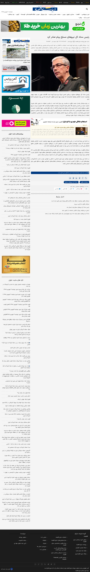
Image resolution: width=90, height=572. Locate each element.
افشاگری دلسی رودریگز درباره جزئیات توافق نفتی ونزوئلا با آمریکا (16, 320)
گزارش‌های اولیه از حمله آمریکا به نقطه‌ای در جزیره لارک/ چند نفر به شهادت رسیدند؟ (16, 235)
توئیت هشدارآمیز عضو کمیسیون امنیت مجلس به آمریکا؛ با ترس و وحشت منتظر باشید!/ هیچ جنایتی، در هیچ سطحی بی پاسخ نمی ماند (16, 504)
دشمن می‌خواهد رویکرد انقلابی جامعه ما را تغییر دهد (75, 210)
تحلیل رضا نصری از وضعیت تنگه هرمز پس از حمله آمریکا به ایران (17, 415)
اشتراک (44, 543)
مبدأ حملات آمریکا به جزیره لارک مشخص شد (19, 145)
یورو (74, 2)
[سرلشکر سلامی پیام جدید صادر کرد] (81, 130)
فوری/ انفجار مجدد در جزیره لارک (22, 219)
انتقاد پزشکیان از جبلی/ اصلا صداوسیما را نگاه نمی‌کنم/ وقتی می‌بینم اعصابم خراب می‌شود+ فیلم (16, 180)
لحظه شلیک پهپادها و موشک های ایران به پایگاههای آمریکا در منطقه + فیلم (17, 461)
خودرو (38, 14)
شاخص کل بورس (21, 2)
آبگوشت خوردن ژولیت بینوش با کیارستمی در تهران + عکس (17, 193)
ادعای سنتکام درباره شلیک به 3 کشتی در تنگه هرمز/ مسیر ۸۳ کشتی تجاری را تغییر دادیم (17, 456)
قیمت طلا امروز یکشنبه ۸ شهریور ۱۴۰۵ (20, 155)
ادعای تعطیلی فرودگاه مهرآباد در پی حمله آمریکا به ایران (16, 499)
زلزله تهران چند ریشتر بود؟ (23, 393)
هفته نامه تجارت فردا (81, 551)
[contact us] (38, 564)
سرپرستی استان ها (41, 546)
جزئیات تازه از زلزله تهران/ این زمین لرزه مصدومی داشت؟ (18, 230)
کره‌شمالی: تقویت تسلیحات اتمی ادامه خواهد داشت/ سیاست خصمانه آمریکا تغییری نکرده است (17, 352)
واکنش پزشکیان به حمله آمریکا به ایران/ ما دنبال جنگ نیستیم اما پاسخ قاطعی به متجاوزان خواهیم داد (16, 410)
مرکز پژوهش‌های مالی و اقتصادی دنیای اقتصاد (60, 549)
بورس (64, 14)
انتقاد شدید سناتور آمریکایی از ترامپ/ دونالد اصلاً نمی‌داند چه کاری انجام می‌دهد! (18, 333)
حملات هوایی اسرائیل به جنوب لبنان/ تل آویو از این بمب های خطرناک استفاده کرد (17, 478)
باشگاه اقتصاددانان (30, 14)
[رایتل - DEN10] (16, 123)
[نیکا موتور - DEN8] (16, 68)
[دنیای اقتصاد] (45, 9)
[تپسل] (32, 119)
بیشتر (80, 18)
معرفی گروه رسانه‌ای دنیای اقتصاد (79, 540)
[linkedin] (76, 178)
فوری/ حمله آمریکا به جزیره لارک (22, 168)
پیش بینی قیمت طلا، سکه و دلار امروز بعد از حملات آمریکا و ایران (17, 185)
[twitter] (79, 178)
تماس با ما (43, 537)
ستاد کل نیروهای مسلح (71, 182)
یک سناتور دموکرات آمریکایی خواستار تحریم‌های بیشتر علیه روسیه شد (17, 207)
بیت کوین (41, 2)
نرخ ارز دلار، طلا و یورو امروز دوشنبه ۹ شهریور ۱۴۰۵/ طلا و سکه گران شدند (17, 290)
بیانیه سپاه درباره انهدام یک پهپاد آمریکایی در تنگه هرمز (16, 402)
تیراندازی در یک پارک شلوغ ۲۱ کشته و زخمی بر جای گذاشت (17, 212)
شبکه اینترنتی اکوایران (81, 548)
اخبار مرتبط (60, 197)
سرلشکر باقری (84, 182)
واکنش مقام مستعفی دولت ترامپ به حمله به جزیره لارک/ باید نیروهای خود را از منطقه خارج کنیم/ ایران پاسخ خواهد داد (17, 224)
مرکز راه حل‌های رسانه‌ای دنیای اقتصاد (58, 553)
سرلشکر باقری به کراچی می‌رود (81, 204)
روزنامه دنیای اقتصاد (81, 545)
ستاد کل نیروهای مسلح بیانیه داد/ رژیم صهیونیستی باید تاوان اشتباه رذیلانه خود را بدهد (67, 214)
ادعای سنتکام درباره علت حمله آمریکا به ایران (19, 216)
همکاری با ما (43, 549)
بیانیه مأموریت (22, 540)
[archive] (35, 564)
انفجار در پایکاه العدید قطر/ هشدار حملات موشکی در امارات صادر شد (17, 172)
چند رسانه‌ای (11, 14)
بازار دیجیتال (44, 14)
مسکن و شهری (70, 14)
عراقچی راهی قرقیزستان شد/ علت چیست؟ (19, 371)
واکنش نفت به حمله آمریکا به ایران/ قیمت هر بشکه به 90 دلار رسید (16, 490)
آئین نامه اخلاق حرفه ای (20, 543)
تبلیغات (44, 540)
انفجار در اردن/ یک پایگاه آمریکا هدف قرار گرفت (18, 516)
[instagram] (54, 564)
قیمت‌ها (23, 14)
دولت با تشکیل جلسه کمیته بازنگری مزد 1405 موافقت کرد (16, 338)
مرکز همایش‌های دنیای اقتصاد (58, 540)
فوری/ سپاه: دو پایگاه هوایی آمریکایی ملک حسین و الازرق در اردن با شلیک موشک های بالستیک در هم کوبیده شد (17, 247)
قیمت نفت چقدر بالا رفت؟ (23, 419)
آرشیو (17, 14)
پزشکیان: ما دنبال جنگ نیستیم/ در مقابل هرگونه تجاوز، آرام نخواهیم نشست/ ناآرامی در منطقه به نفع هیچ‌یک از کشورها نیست (16, 376)
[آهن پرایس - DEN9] (16, 84)
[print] (70, 178)
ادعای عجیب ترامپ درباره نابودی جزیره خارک (19, 396)
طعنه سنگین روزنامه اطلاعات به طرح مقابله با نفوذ (17, 406)
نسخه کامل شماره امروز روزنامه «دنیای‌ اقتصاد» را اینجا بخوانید (16, 61)
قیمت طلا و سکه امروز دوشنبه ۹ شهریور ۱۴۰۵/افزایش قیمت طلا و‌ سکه (16, 315)
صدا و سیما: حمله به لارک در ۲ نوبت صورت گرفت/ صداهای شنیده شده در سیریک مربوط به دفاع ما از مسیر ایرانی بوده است (16, 511)
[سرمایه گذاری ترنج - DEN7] (45, 26)
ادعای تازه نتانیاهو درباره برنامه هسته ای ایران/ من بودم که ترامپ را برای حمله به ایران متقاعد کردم (16, 520)
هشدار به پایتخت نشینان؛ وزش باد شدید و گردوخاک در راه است (16, 285)
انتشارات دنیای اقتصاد (61, 537)
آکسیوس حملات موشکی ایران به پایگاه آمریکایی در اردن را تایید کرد (16, 451)
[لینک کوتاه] (85, 178)
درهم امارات (57, 2)
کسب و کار (86, 18)
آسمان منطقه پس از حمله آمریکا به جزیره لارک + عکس (16, 176)
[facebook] (82, 178)
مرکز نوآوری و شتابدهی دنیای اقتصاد (59, 544)
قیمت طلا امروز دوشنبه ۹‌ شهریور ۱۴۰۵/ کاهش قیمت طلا (17, 305)
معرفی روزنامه (22, 537)
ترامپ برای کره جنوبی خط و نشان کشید (20, 348)
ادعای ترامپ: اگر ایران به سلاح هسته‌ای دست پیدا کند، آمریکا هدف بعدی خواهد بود (16, 426)
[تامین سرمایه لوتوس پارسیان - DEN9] (16, 104)
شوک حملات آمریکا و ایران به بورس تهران (19, 329)
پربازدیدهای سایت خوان (16, 134)
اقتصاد (78, 14)
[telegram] (73, 178)
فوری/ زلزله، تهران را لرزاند (24, 151)
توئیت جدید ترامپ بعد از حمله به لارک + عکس (18, 189)
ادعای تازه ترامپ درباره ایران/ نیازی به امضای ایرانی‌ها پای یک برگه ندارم (17, 325)
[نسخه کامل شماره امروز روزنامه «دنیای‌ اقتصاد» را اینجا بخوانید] (16, 48)
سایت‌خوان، (82, 173)
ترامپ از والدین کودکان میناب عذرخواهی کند (19, 198)
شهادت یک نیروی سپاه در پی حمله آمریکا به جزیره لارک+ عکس (16, 343)
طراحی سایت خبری (6, 569)
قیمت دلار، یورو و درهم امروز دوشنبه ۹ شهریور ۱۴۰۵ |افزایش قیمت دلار (16, 295)
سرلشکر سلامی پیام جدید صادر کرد (64, 127)
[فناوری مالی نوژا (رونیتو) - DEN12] (16, 264)
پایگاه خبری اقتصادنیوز (80, 554)
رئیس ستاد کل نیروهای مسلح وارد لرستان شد (78, 207)
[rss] (45, 564)
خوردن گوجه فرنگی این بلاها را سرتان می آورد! (18, 165)
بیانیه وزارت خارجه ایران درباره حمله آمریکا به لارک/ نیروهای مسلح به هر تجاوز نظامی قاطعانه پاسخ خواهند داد (16, 387)
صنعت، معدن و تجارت (54, 14)
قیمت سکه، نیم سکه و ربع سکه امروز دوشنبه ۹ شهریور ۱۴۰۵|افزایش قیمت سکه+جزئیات (16, 300)
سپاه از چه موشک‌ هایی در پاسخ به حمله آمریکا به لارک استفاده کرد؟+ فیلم (16, 367)
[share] (42, 564)
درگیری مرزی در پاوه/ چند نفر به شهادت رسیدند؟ (18, 148)
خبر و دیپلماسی (85, 14)
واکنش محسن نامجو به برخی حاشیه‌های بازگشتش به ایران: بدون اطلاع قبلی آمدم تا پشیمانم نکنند (17, 202)
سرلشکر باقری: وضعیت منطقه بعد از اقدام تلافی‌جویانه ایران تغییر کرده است (70, 201)
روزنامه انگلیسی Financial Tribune (60, 558)
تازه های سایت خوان (16, 280)
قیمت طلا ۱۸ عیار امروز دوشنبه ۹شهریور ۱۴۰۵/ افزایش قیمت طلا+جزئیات (16, 310)
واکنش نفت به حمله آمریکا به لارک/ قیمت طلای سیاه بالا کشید (16, 362)
